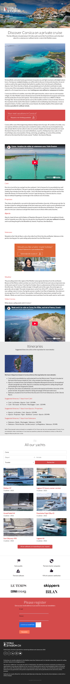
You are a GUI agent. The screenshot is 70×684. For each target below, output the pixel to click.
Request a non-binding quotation (21, 117)
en (65, 4)
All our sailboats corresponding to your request (35, 546)
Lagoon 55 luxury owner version (49, 488)
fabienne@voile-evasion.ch (29, 254)
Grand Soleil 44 (9, 513)
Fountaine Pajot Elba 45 (45, 513)
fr (62, 4)
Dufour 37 (7, 488)
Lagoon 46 (40, 538)
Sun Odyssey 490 (10, 538)
